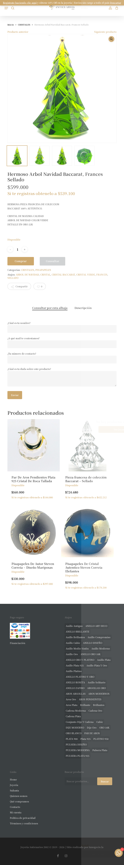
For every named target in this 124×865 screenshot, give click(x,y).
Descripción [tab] (83, 308)
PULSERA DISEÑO (76, 744)
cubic (99, 722)
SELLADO (12, 277)
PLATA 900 (72, 738)
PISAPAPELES (43, 270)
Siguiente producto (105, 31)
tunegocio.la (96, 847)
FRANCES (101, 274)
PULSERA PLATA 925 (77, 755)
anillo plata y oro (96, 665)
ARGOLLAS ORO (96, 688)
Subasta (14, 790)
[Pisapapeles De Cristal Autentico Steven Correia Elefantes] (87, 532)
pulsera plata (99, 750)
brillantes (98, 705)
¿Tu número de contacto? (21, 353)
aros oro (71, 699)
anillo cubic (73, 642)
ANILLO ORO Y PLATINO (80, 659)
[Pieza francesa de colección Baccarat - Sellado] (87, 445)
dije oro (92, 727)
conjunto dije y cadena (79, 722)
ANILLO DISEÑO (92, 642)
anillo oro (72, 654)
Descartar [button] (115, 2)
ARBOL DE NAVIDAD (27, 274)
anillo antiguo (74, 626)
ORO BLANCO (74, 733)
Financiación (17, 643)
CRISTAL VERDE (85, 274)
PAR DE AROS (92, 733)
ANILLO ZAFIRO (75, 688)
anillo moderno (100, 648)
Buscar (105, 781)
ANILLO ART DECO (96, 626)
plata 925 (85, 738)
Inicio (10, 24)
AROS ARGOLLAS (76, 693)
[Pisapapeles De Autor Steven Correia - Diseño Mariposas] (33, 532)
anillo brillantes (75, 637)
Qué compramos (19, 801)
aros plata (71, 705)
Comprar (21, 261)
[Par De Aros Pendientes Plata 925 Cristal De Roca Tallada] (33, 445)
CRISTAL (45, 274)
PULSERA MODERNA (78, 750)
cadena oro (95, 710)
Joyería (14, 785)
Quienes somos (18, 796)
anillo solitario (96, 682)
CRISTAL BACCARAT (63, 274)
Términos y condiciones (24, 823)
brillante (85, 705)
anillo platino (74, 671)
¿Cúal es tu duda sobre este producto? (29, 369)
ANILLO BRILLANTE (77, 631)
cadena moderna (76, 710)
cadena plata (73, 716)
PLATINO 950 (100, 738)
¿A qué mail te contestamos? (23, 338)
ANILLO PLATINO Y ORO (80, 676)
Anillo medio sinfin (77, 648)
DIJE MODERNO (75, 727)
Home (13, 779)
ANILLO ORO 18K (91, 654)
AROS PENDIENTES (90, 699)
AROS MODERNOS (98, 693)
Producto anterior (17, 31)
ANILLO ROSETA (75, 682)
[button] (6, 8)
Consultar (52, 261)
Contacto (15, 807)
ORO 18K (104, 727)
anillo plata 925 (75, 665)
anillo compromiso (99, 637)
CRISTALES (24, 24)
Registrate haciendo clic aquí (20, 2)
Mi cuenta (15, 812)
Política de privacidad (23, 818)
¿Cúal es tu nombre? (19, 323)
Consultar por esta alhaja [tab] (49, 308)
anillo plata (103, 659)
